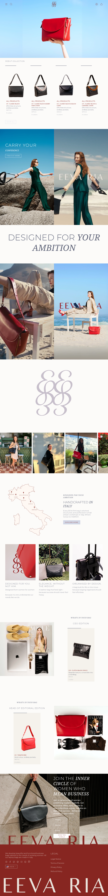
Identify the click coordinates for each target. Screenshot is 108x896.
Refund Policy (56, 871)
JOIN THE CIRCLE (62, 836)
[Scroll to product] (40, 657)
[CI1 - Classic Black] (16, 82)
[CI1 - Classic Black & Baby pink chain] (41, 82)
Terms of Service (57, 863)
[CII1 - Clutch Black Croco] (81, 648)
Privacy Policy (56, 867)
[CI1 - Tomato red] (27, 733)
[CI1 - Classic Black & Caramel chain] (92, 82)
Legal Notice (56, 859)
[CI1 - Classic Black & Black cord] (67, 82)
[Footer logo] (54, 885)
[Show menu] (6, 4)
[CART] (101, 4)
